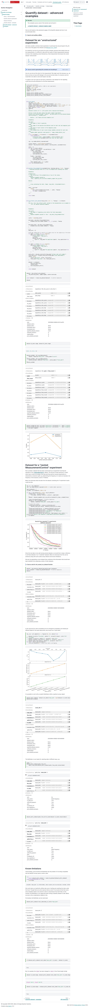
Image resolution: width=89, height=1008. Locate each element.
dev (22, 2)
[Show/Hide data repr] (69, 293)
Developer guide (57, 2)
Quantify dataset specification (10, 18)
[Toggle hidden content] (66, 69)
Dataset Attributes (8, 20)
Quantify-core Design (7, 12)
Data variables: (30, 298)
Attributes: (29, 320)
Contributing (4, 10)
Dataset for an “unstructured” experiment (80, 10)
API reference (65, 2)
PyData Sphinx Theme (79, 1005)
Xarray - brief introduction (9, 16)
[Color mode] (87, 2)
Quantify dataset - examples (10, 22)
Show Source (78, 25)
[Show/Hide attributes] (68, 293)
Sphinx (10, 1006)
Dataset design (6, 14)
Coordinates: (29, 291)
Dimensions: (29, 289)
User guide (28, 2)
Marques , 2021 (51, 47)
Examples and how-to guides (45, 2)
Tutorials (34, 2)
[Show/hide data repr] (26, 775)
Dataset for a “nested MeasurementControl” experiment (78, 14)
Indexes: (29, 318)
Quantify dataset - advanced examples (10, 25)
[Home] (24, 6)
